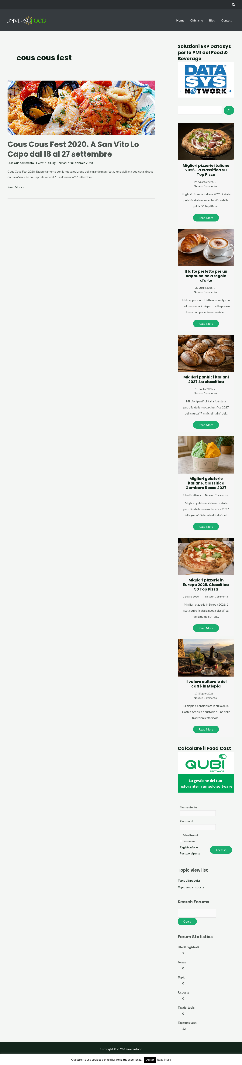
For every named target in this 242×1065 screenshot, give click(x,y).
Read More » (16, 187)
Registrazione (189, 847)
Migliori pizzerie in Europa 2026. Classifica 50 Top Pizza (206, 584)
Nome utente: (189, 807)
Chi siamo (196, 20)
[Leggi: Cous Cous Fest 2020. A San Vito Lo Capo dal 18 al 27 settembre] (81, 107)
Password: (186, 821)
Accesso (221, 850)
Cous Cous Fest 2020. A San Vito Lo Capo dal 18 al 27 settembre (73, 149)
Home (180, 20)
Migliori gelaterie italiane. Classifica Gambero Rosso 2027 (205, 483)
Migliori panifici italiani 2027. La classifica (206, 379)
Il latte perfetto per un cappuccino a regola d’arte (206, 276)
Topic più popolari (189, 880)
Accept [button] (150, 1059)
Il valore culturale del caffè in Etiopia (206, 684)
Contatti (226, 20)
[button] (233, 4)
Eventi (40, 163)
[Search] (229, 110)
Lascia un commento (21, 163)
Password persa (190, 853)
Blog (212, 20)
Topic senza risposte (191, 887)
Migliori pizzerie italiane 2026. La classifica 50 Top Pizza (206, 170)
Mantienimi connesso (190, 838)
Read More (206, 217)
